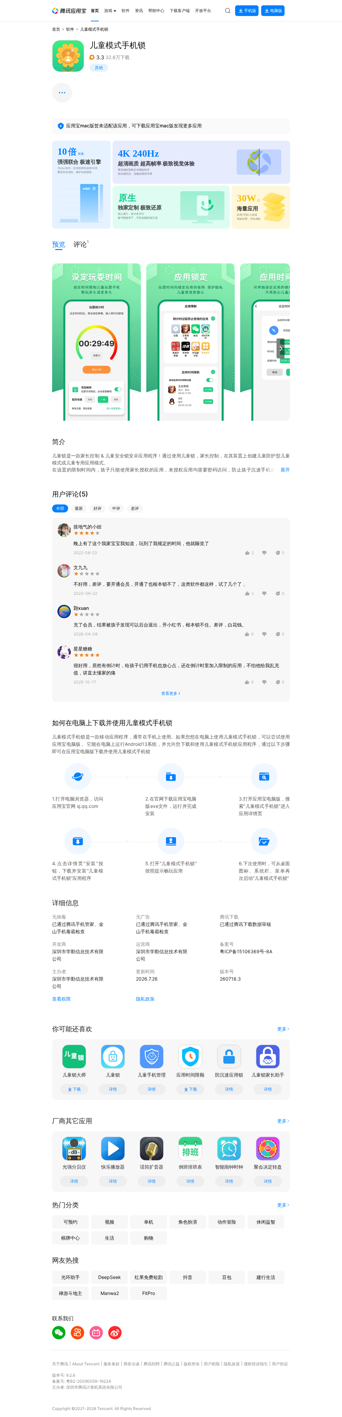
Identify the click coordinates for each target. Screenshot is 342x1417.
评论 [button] (80, 243)
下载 (77, 1089)
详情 (113, 1089)
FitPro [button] (148, 1293)
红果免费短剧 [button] (149, 1277)
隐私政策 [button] (145, 999)
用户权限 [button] (212, 1363)
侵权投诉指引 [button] (256, 1363)
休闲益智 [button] (265, 1222)
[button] (69, 11)
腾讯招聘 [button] (152, 1363)
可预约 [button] (70, 1222)
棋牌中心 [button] (70, 1238)
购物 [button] (148, 1238)
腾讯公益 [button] (172, 1363)
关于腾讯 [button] (60, 1363)
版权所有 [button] (192, 1363)
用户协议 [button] (280, 1363)
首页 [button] (56, 29)
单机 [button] (148, 1222)
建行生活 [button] (265, 1277)
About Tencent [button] (86, 1363)
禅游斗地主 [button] (70, 1293)
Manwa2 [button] (110, 1293)
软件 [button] (70, 29)
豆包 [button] (226, 1277)
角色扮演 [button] (187, 1222)
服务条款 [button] (112, 1363)
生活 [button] (109, 1238)
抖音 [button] (187, 1277)
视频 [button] (109, 1222)
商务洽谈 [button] (132, 1363)
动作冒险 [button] (226, 1222)
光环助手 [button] (70, 1277)
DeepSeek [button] (109, 1277)
